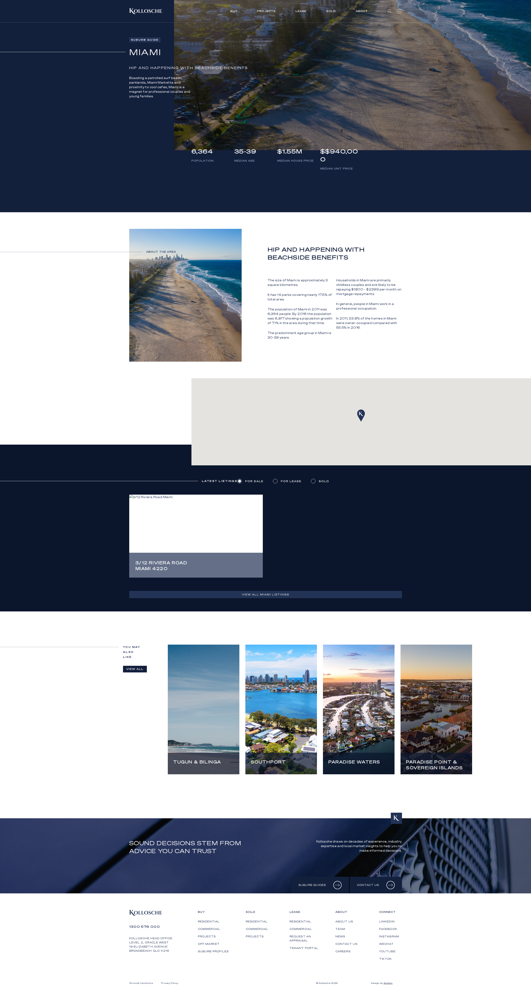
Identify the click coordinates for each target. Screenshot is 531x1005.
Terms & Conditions (141, 983)
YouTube (387, 951)
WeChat (386, 943)
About (362, 11)
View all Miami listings (265, 594)
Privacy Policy (169, 983)
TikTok (385, 958)
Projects (266, 11)
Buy (233, 11)
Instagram (389, 936)
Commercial (209, 929)
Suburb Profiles (213, 951)
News (340, 936)
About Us (344, 921)
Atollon (388, 983)
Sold (331, 11)
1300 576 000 (144, 927)
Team (340, 929)
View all (135, 669)
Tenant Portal (304, 948)
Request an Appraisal (300, 938)
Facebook (388, 929)
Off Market (209, 943)
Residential (209, 921)
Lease (301, 11)
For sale (254, 481)
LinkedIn (387, 921)
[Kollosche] (145, 11)
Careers (343, 951)
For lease (291, 481)
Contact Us (346, 943)
